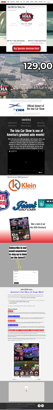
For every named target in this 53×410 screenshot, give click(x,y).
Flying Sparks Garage (17, 326)
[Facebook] (39, 405)
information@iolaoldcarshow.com (30, 404)
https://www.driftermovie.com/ (19, 340)
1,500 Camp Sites (41, 125)
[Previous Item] (1, 197)
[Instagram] (42, 405)
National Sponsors (12, 125)
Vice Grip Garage (16, 312)
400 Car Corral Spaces (26, 125)
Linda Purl (13, 317)
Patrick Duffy (9, 317)
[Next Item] (51, 197)
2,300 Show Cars (41, 122)
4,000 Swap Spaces (26, 122)
